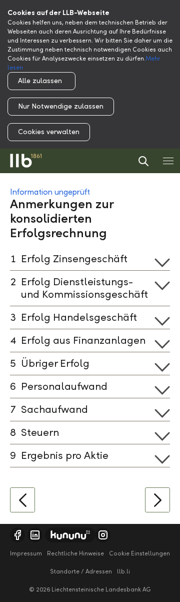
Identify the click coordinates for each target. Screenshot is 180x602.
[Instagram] (103, 534)
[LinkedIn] (35, 534)
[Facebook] (17, 534)
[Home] (26, 161)
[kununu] (70, 534)
